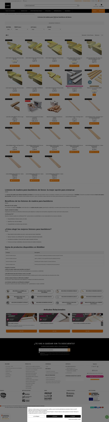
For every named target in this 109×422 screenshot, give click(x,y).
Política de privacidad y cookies (75, 419)
